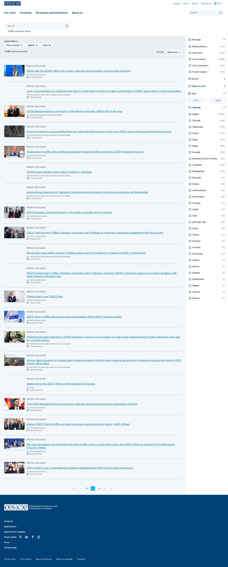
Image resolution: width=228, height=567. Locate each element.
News (186, 3)
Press (7, 542)
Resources (206, 3)
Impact (177, 3)
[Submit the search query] (67, 26)
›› (111, 488)
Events (195, 3)
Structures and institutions (52, 12)
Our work (10, 12)
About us (77, 12)
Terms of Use (9, 559)
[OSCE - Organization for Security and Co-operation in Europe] (12, 3)
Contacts (8, 521)
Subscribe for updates (14, 531)
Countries (26, 12)
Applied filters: (11, 41)
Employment (10, 526)
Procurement (25, 559)
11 (93, 488)
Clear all (47, 45)
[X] (20, 537)
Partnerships (10, 547)
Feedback (81, 559)
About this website (44, 559)
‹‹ (73, 488)
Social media (10, 537)
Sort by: (160, 52)
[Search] (220, 13)
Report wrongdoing (64, 559)
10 (86, 488)
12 (99, 488)
